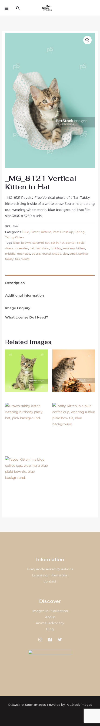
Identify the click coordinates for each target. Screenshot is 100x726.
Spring (80, 232)
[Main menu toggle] (6, 8)
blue (16, 242)
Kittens (46, 232)
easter (23, 248)
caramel (38, 242)
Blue (25, 232)
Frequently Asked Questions (50, 569)
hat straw (42, 248)
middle (10, 253)
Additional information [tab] (24, 295)
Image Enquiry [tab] (17, 308)
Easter (35, 232)
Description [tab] (15, 283)
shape (56, 253)
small (73, 253)
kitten (80, 248)
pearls (36, 253)
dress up (11, 248)
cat (47, 242)
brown (26, 242)
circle (81, 242)
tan (17, 259)
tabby (9, 259)
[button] (18, 8)
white (25, 259)
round (46, 253)
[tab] (50, 276)
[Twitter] (60, 639)
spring (83, 253)
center (71, 242)
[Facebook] (50, 639)
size (65, 253)
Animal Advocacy (50, 623)
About (50, 617)
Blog (50, 629)
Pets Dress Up (63, 232)
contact (50, 581)
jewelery (69, 248)
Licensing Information (50, 575)
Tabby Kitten (14, 237)
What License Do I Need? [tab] (26, 317)
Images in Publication (50, 611)
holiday (55, 248)
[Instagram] (40, 639)
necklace (23, 253)
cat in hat (57, 242)
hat (32, 248)
